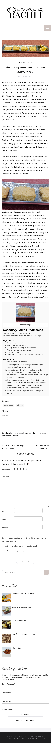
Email (4, 519)
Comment (6, 477)
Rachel (30, 76)
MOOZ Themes (19, 738)
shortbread (17, 435)
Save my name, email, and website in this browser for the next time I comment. (24, 539)
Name (4, 511)
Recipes (29, 62)
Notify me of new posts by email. (16, 551)
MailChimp (30, 720)
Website (5, 528)
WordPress (40, 738)
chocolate (9, 433)
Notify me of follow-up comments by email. (20, 546)
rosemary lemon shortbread (26, 433)
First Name (6, 693)
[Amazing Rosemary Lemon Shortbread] (25, 48)
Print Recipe (26, 325)
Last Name (6, 701)
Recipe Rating (7, 469)
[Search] (46, 572)
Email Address (8, 684)
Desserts (22, 62)
